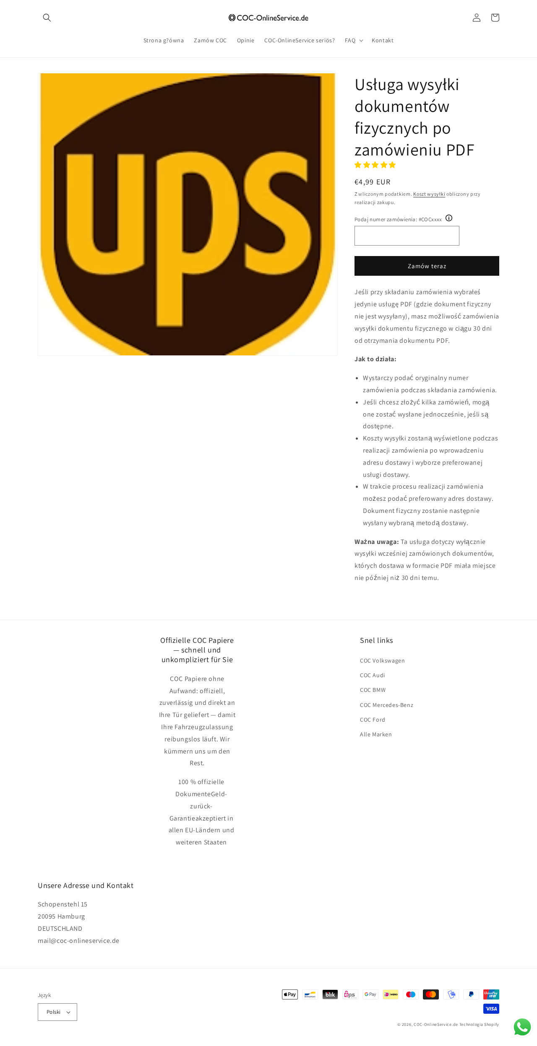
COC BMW (373, 690)
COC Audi (372, 675)
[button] (47, 17)
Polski (53, 1011)
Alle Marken (376, 734)
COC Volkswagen (382, 660)
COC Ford (373, 719)
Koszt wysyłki (429, 194)
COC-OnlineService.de (436, 1024)
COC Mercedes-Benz (386, 705)
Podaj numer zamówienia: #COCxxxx (398, 219)
